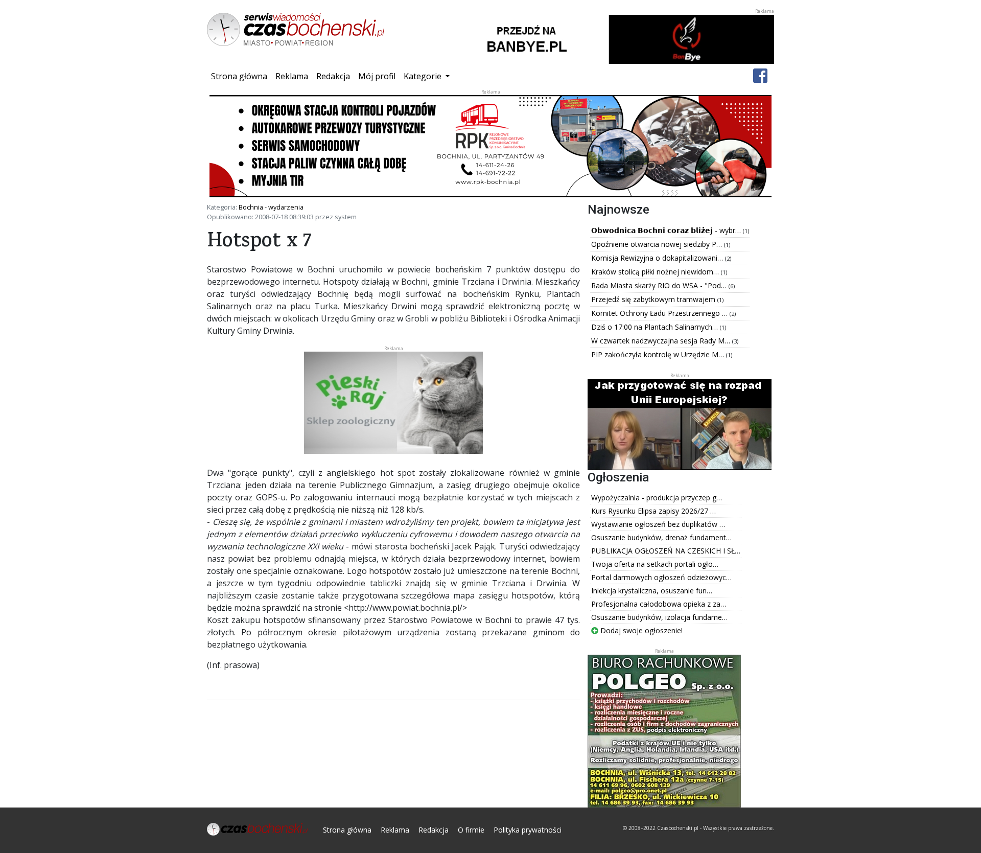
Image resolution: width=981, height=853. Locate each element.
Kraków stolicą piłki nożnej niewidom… (656, 271)
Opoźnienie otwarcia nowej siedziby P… (657, 244)
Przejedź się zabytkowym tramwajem (654, 299)
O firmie (471, 830)
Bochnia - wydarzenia (271, 207)
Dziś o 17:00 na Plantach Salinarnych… (655, 327)
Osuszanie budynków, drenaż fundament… (661, 537)
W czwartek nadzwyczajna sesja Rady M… (661, 340)
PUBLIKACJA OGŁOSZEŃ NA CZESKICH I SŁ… (665, 551)
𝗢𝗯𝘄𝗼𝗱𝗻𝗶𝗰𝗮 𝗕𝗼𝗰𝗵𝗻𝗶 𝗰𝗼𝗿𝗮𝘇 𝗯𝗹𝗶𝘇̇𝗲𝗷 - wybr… (667, 230)
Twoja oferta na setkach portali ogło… (654, 564)
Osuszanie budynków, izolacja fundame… (659, 617)
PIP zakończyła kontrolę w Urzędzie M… (658, 354)
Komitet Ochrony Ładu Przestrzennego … (660, 313)
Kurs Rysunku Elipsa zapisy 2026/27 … (653, 511)
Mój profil (376, 76)
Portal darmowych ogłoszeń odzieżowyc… (661, 577)
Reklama (291, 76)
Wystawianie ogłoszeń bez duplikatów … (658, 524)
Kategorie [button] (423, 76)
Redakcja (333, 76)
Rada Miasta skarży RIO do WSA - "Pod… (660, 285)
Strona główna (241, 76)
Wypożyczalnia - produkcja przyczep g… (656, 497)
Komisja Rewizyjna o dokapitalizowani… (658, 258)
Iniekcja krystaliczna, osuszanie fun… (651, 590)
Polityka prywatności (528, 830)
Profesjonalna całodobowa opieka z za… (658, 604)
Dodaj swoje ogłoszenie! (640, 630)
